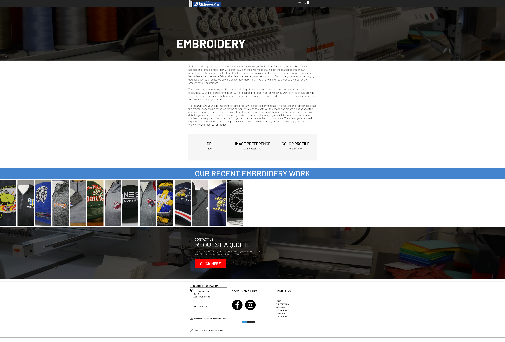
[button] (307, 2)
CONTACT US (281, 316)
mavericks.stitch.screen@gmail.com (210, 318)
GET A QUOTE (281, 310)
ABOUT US (280, 313)
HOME (278, 301)
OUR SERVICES (282, 304)
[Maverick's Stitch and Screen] (237, 305)
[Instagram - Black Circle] (250, 305)
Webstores (280, 307)
